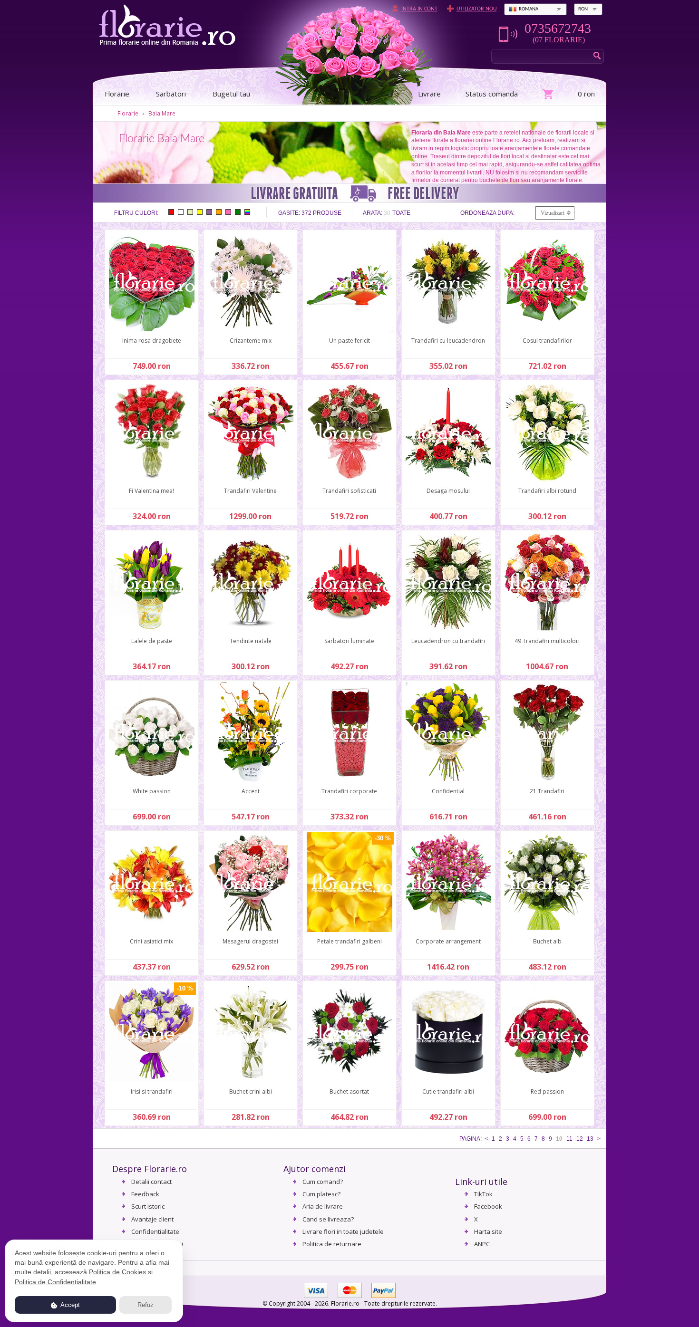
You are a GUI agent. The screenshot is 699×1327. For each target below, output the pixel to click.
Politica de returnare (331, 1244)
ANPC (482, 1244)
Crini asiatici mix (151, 941)
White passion (152, 791)
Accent (251, 791)
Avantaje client (152, 1219)
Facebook (488, 1206)
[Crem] (190, 212)
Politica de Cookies (117, 1272)
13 (590, 1138)
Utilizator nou (476, 9)
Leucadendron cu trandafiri (448, 641)
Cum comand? (322, 1181)
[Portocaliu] (219, 212)
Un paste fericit (349, 341)
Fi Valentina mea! (151, 491)
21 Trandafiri (547, 791)
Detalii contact (151, 1181)
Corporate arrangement (448, 941)
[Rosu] (171, 212)
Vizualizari (552, 213)
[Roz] (228, 212)
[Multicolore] (247, 212)
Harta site (488, 1231)
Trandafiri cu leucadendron (448, 341)
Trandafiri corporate (349, 791)
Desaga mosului (448, 491)
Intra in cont (419, 9)
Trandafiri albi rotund (547, 491)
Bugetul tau (231, 93)
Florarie (127, 113)
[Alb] (181, 212)
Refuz (145, 1304)
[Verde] (238, 212)
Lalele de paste (151, 641)
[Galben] (200, 212)
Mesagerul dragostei (250, 941)
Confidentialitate (155, 1231)
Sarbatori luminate (349, 641)
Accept (69, 1304)
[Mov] (209, 212)
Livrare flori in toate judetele (343, 1231)
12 (579, 1138)
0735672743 (557, 28)
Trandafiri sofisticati (349, 491)
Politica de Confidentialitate (55, 1282)
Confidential (448, 791)
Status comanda (492, 93)
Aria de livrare (322, 1206)
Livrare (429, 93)
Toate (401, 213)
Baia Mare (161, 113)
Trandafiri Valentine (250, 491)
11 (569, 1138)
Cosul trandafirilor (547, 341)
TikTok (483, 1194)
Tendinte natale (251, 641)
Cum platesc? (321, 1194)
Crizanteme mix (251, 341)
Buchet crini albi (250, 1091)
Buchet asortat (349, 1091)
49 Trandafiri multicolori (547, 641)
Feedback (145, 1194)
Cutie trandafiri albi (448, 1091)
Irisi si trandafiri (152, 1091)
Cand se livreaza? (328, 1219)
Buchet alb (547, 941)
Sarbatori (171, 93)
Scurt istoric (148, 1206)
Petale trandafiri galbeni (349, 941)
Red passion (547, 1091)
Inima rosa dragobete (151, 341)
